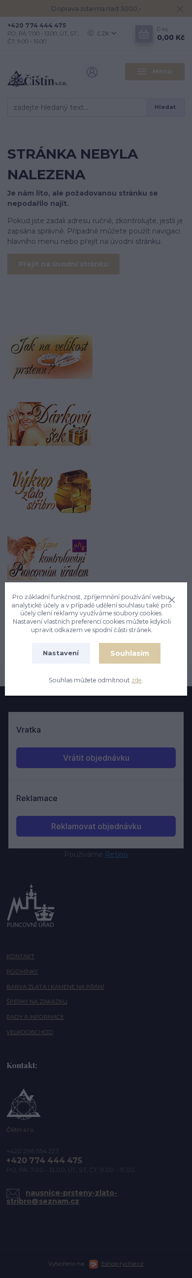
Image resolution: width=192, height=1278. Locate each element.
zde (136, 680)
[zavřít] (171, 598)
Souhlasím (129, 653)
